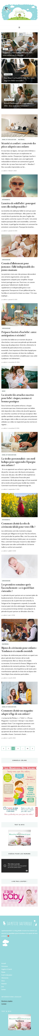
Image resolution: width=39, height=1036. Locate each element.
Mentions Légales (6, 1001)
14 (28, 748)
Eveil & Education (6, 975)
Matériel (8, 74)
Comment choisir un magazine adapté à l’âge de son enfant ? (17, 712)
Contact (3, 1004)
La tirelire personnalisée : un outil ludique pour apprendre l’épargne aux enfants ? (18, 462)
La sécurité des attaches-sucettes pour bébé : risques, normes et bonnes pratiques (17, 398)
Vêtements (6, 199)
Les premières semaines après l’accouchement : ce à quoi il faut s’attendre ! (17, 588)
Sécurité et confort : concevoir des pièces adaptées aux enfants (18, 144)
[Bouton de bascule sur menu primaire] (19, 27)
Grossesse (9, 99)
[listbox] (19, 70)
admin (5, 171)
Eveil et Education (9, 139)
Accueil (3, 963)
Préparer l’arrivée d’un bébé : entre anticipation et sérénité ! (18, 333)
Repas (3, 972)
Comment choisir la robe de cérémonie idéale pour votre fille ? (18, 525)
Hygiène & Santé (6, 969)
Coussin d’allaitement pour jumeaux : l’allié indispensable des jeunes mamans (17, 266)
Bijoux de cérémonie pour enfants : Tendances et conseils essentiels (19, 649)
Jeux (5, 49)
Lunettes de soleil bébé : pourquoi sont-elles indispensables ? (18, 204)
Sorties (3, 989)
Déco (3, 981)
